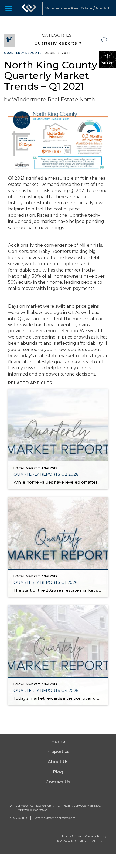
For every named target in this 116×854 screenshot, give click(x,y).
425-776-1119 (18, 818)
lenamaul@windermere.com (55, 818)
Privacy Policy (95, 836)
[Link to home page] (29, 8)
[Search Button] (104, 40)
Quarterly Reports (23, 53)
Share (107, 63)
